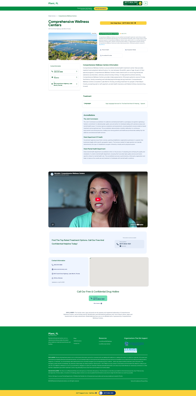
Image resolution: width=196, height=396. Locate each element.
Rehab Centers (52, 16)
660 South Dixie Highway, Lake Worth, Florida (63, 84)
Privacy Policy (144, 381)
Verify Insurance (77, 341)
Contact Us (76, 343)
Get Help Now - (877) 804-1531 (122, 23)
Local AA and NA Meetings (105, 341)
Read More (102, 44)
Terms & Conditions (135, 381)
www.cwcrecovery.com (60, 269)
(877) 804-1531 (131, 2)
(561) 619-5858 (58, 72)
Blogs (75, 338)
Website (56, 77)
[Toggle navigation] (146, 3)
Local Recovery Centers (104, 344)
